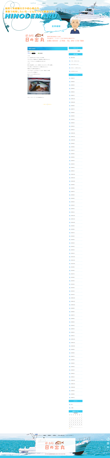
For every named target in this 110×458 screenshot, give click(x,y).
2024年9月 (73, 143)
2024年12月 (73, 133)
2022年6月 (73, 236)
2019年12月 (73, 339)
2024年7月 (73, 150)
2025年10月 (73, 102)
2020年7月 (73, 315)
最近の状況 (73, 57)
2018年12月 (73, 380)
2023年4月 (73, 201)
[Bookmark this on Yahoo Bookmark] (30, 53)
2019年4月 (73, 366)
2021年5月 (73, 280)
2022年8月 (73, 229)
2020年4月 (73, 325)
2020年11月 (73, 301)
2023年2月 (73, 208)
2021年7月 (73, 273)
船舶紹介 (44, 3)
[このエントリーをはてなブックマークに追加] (28, 53)
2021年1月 (73, 294)
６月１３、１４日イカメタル (76, 67)
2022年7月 (73, 232)
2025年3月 (73, 122)
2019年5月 (73, 363)
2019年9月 (73, 349)
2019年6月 (73, 359)
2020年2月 (73, 332)
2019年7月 (73, 356)
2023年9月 (73, 184)
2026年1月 (73, 95)
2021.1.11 (45, 104)
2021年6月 (73, 277)
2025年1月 (73, 129)
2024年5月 (73, 157)
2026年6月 (73, 81)
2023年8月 (73, 188)
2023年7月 (73, 191)
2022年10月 (73, 222)
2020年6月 (73, 318)
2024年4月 (73, 160)
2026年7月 (73, 78)
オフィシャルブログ (69, 435)
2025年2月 (73, 126)
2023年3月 (73, 205)
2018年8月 (73, 394)
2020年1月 (73, 335)
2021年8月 (73, 270)
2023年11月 (73, 177)
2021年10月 (73, 263)
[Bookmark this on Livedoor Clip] (29, 53)
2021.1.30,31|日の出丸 (79, 0)
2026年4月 (73, 88)
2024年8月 (73, 146)
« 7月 (69, 428)
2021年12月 (73, 256)
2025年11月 (73, 98)
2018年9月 (73, 390)
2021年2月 (73, 291)
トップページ (33, 3)
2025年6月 (73, 112)
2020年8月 (73, 311)
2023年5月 (73, 198)
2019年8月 (73, 352)
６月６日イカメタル (74, 71)
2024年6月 (73, 153)
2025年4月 (73, 119)
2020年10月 (73, 304)
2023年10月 (73, 181)
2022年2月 (73, 249)
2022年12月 (73, 215)
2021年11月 (73, 260)
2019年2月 (73, 373)
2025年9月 (73, 105)
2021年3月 (73, 287)
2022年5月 (73, 239)
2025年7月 (73, 109)
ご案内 (72, 407)
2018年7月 (73, 397)
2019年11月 (73, 342)
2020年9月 (73, 308)
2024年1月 (73, 170)
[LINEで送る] (40, 53)
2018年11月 (73, 383)
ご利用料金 (66, 3)
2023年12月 (73, 174)
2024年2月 (73, 167)
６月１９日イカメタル (74, 64)
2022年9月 (73, 225)
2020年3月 (73, 328)
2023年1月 (73, 212)
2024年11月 (73, 136)
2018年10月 (73, 387)
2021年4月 (73, 284)
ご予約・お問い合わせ (77, 3)
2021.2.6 (50, 104)
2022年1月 (73, 253)
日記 (72, 404)
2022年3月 (73, 246)
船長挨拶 (55, 3)
